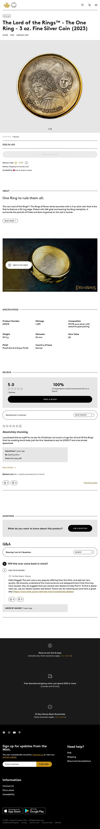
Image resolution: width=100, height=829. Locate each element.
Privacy (24, 822)
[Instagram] (9, 732)
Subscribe (44, 764)
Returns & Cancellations (79, 761)
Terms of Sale (47, 822)
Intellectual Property (11, 822)
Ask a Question (80, 528)
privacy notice (9, 757)
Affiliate (58, 822)
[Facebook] (4, 732)
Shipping (71, 757)
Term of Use (34, 822)
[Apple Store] (12, 811)
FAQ (69, 752)
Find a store (8, 790)
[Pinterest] (19, 732)
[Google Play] (34, 811)
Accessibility (8, 794)
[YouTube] (14, 732)
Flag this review (90, 483)
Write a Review (50, 399)
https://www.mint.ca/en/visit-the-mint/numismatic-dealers (43, 591)
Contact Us (8, 786)
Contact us (38, 754)
